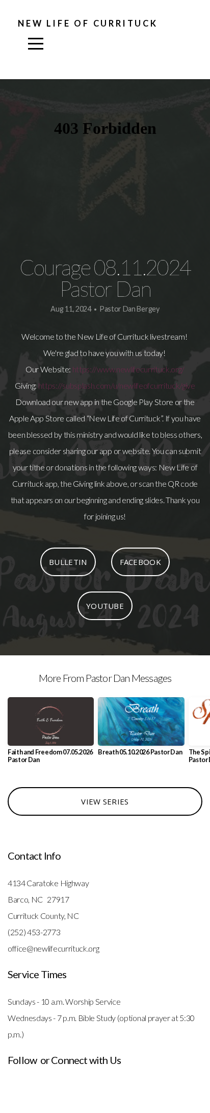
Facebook (140, 562)
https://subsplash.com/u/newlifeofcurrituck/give (116, 385)
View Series (104, 801)
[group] (51, 734)
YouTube (105, 606)
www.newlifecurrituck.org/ (141, 369)
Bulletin (68, 562)
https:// (84, 369)
